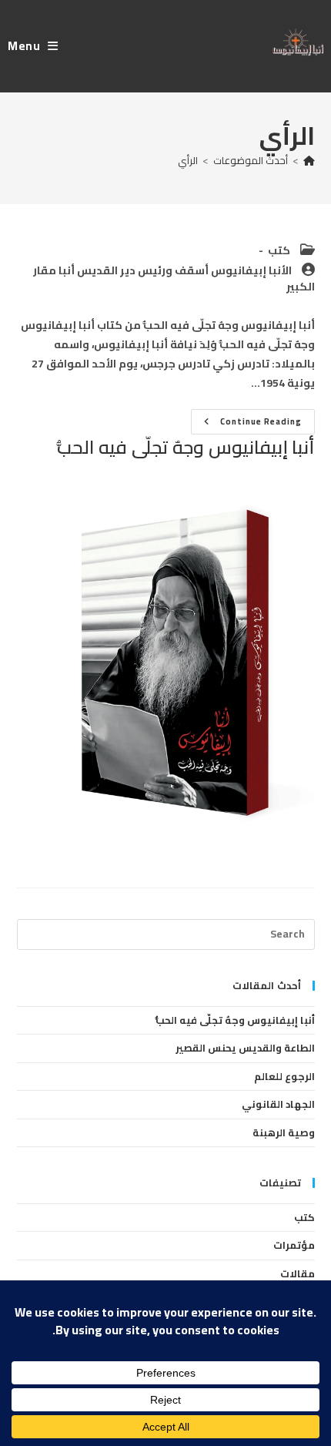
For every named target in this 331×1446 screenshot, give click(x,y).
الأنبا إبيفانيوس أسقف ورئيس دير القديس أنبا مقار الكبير (174, 278)
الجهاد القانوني (278, 1104)
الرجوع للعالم (284, 1076)
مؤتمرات (294, 1245)
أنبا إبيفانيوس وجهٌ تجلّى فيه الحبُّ (186, 447)
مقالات (297, 1273)
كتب (279, 250)
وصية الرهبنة (283, 1132)
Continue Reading (246, 423)
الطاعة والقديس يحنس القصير (245, 1047)
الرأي (188, 160)
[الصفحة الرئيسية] (309, 160)
